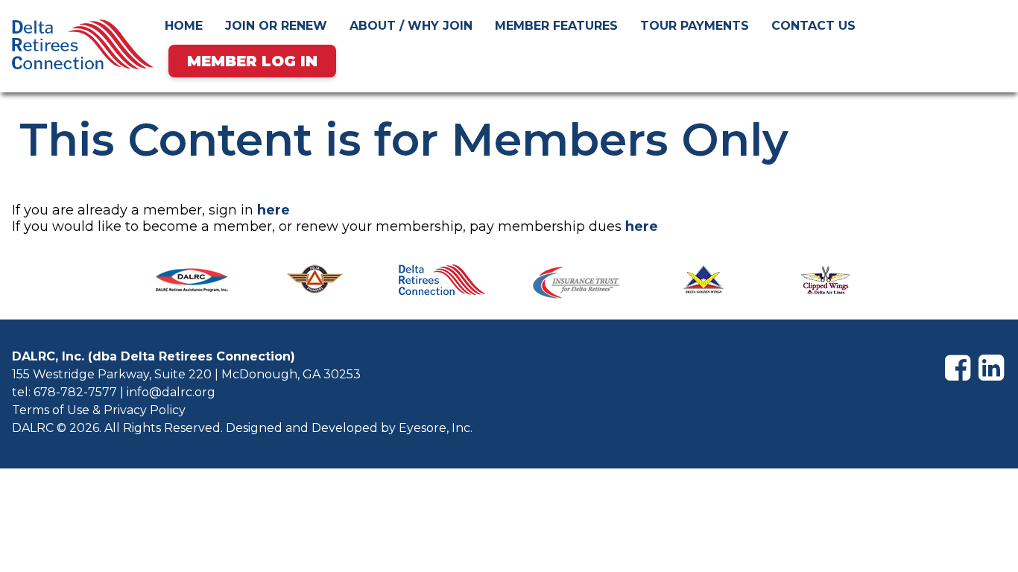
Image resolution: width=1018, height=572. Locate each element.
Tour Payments (694, 26)
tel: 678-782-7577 (64, 392)
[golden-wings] (703, 284)
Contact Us (813, 26)
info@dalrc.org (171, 392)
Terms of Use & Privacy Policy (99, 410)
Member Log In (252, 61)
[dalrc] (442, 284)
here (273, 210)
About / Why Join (411, 26)
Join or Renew (276, 26)
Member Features (556, 26)
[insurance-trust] (576, 284)
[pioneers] (314, 284)
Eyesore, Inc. (435, 428)
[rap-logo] (192, 284)
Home (184, 26)
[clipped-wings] (825, 284)
